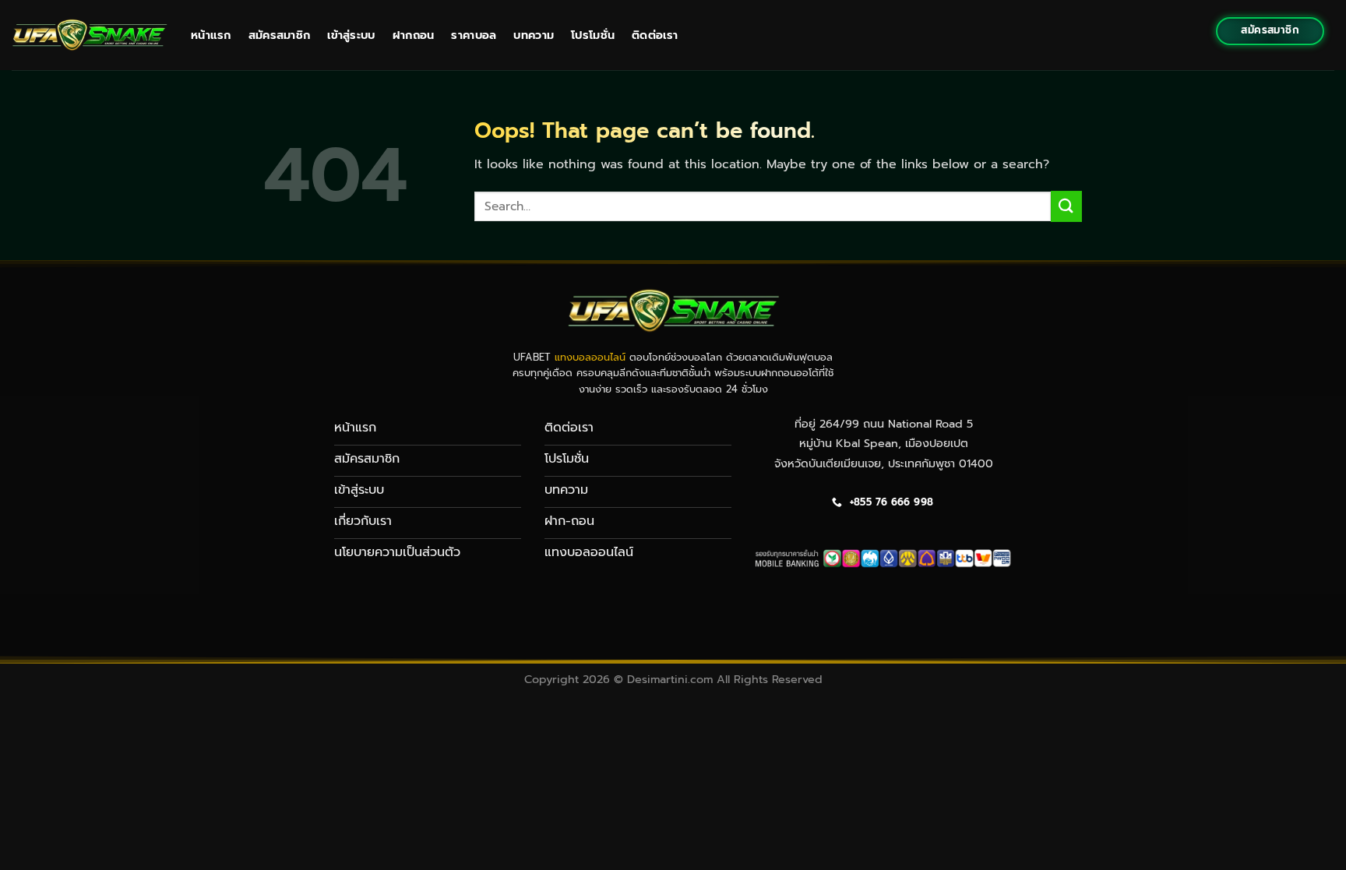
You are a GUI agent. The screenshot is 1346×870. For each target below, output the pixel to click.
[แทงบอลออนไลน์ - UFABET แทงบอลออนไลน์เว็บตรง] (89, 35)
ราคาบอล (473, 35)
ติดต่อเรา (655, 35)
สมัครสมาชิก (279, 35)
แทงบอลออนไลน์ (590, 357)
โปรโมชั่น (593, 35)
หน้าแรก (211, 35)
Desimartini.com (670, 679)
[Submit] (1066, 206)
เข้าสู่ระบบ (351, 35)
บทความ (533, 35)
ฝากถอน (414, 35)
